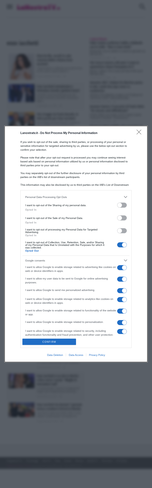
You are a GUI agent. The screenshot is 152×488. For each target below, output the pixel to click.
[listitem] (76, 197)
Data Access (76, 354)
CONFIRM (49, 341)
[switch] (122, 205)
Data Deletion (55, 354)
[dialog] (76, 244)
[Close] (140, 133)
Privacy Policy (97, 354)
